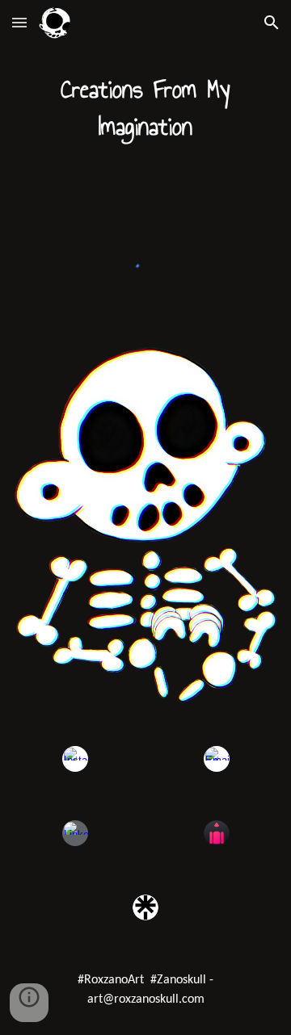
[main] (145, 108)
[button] (19, 22)
